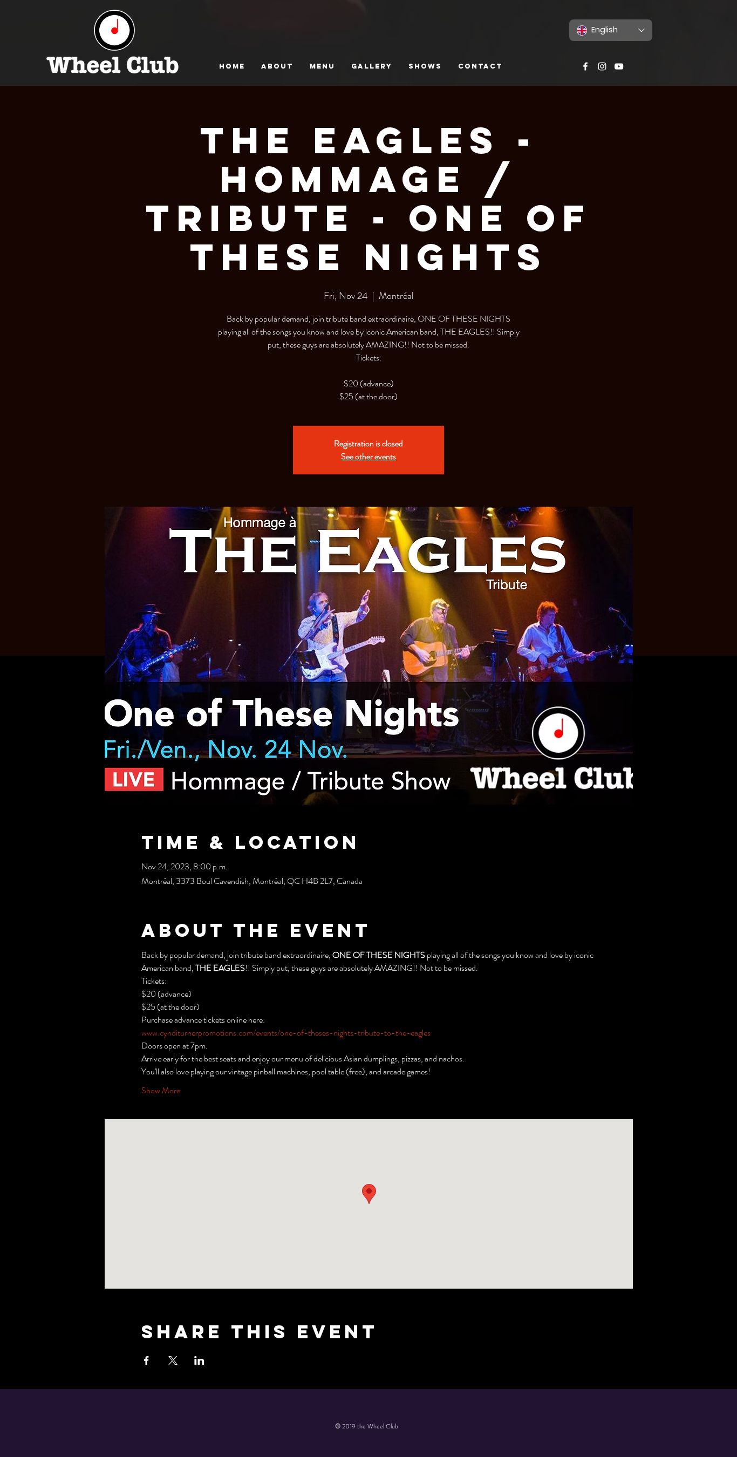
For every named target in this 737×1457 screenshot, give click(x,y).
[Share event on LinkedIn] (199, 1360)
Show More (160, 1091)
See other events (368, 456)
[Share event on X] (173, 1360)
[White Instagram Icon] (602, 66)
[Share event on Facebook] (146, 1360)
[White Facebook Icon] (585, 66)
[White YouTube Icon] (618, 66)
